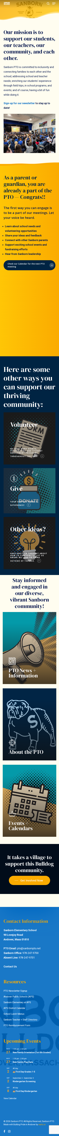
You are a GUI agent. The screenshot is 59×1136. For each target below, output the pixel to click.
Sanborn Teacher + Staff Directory (20, 1019)
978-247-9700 (30, 952)
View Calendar (10, 1098)
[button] (53, 3)
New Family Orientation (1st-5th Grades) (32, 1052)
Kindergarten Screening (24, 1081)
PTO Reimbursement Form (17, 1025)
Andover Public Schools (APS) (19, 996)
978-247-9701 (27, 957)
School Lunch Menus (14, 1014)
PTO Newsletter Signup (15, 990)
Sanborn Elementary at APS (17, 1002)
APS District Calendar (14, 1008)
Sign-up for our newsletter (19, 103)
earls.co (42, 1124)
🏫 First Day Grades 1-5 (24, 1072)
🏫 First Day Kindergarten (25, 1091)
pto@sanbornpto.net (29, 948)
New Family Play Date (23, 1062)
